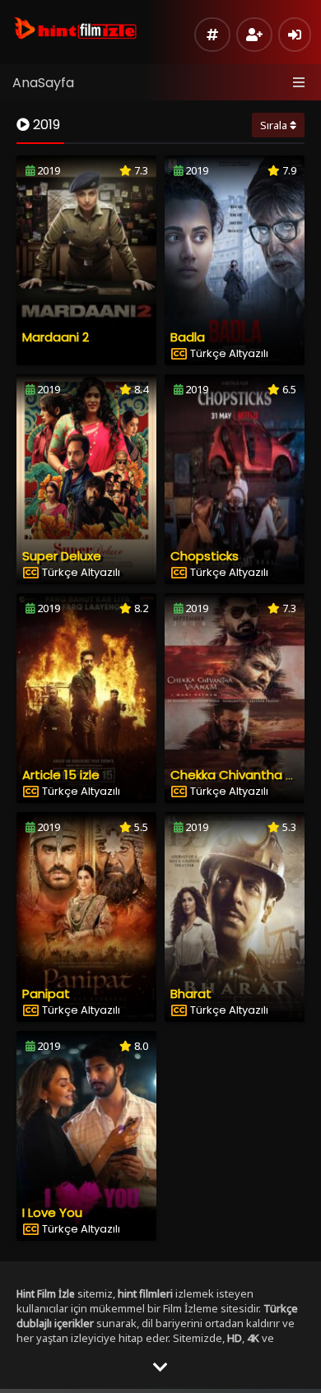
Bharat (191, 993)
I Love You (52, 1212)
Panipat (46, 993)
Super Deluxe (61, 555)
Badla (187, 337)
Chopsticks (204, 555)
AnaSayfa (43, 82)
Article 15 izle (61, 774)
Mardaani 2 (55, 337)
